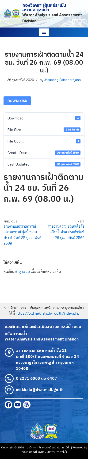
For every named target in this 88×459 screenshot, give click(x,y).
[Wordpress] (27, 404)
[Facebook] (8, 404)
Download (17, 101)
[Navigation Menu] (44, 32)
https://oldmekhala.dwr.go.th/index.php (47, 313)
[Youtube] (17, 404)
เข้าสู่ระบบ (22, 271)
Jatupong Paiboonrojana (62, 80)
